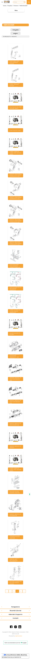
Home (4, 5)
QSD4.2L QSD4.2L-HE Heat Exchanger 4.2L (15, 402)
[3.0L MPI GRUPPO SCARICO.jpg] (15, 572)
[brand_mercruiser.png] (15, 97)
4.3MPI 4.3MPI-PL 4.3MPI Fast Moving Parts (15, 470)
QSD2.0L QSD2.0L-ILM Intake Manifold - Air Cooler (15, 356)
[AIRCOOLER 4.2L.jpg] (15, 414)
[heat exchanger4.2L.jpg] (15, 369)
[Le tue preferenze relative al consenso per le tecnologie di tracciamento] (29, 494)
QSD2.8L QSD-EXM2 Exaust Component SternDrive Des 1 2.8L (16, 175)
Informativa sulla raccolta (11, 657)
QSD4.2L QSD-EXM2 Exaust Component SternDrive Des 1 (16, 221)
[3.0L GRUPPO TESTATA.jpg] (15, 482)
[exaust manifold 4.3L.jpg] (15, 278)
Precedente (7, 591)
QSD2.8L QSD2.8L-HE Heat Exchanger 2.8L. (15, 379)
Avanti (24, 591)
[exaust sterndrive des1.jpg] (15, 165)
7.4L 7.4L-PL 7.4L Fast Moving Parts (16, 107)
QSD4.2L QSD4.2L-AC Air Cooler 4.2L (15, 424)
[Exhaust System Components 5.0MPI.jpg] (15, 75)
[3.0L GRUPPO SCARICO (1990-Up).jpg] (15, 256)
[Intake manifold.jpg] (15, 346)
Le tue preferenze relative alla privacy (16, 655)
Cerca (24, 2)
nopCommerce (18, 636)
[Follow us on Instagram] (15, 626)
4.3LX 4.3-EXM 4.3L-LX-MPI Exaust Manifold (16, 289)
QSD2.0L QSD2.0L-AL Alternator (15, 514)
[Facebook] (11, 626)
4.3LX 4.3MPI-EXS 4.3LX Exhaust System (14, 63)
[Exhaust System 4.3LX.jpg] (15, 52)
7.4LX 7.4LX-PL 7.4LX (15, 130)
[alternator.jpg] (15, 505)
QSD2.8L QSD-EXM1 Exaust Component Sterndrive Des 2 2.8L (16, 198)
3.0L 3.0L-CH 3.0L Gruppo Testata (15, 492)
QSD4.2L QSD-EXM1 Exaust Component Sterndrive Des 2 (16, 243)
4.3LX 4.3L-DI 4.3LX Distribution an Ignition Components (15, 537)
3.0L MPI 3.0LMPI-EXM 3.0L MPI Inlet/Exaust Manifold (15, 560)
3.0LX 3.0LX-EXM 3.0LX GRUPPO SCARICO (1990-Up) (15, 266)
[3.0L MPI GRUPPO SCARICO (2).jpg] (15, 550)
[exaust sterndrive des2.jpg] (15, 188)
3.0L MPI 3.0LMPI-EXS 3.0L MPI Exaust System (16, 583)
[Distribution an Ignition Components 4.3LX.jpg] (15, 527)
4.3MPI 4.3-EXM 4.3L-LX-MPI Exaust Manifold (15, 311)
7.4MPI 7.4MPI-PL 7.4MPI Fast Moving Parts (15, 153)
